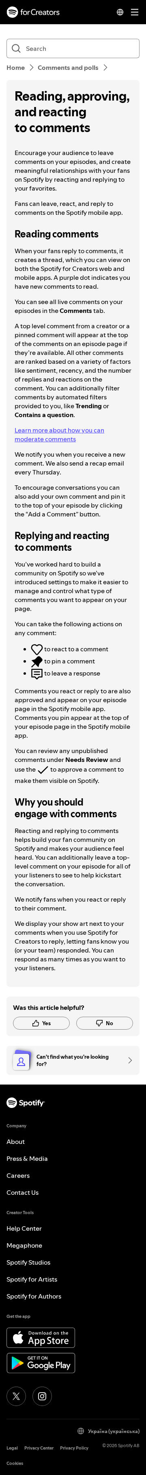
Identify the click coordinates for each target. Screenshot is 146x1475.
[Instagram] (42, 1396)
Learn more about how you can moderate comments (59, 434)
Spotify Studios (28, 1262)
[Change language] (120, 12)
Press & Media (27, 1158)
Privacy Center (39, 1448)
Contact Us (22, 1192)
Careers (18, 1175)
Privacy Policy (74, 1448)
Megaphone (24, 1245)
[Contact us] (127, 1060)
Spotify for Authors (33, 1296)
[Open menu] (135, 12)
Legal (12, 1448)
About (15, 1141)
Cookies (14, 1463)
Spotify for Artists (31, 1279)
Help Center (24, 1228)
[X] (16, 1396)
